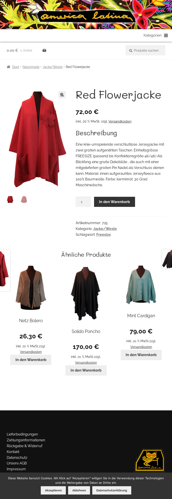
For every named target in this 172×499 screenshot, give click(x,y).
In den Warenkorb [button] (30, 360)
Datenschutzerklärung (111, 490)
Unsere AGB (17, 463)
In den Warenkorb (114, 202)
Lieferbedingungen (22, 434)
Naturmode (31, 67)
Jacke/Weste (52, 67)
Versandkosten (119, 121)
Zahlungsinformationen (26, 440)
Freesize (103, 234)
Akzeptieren (53, 490)
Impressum (16, 469)
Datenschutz (17, 457)
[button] (62, 94)
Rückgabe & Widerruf (24, 446)
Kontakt (13, 452)
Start (15, 67)
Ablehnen (79, 490)
